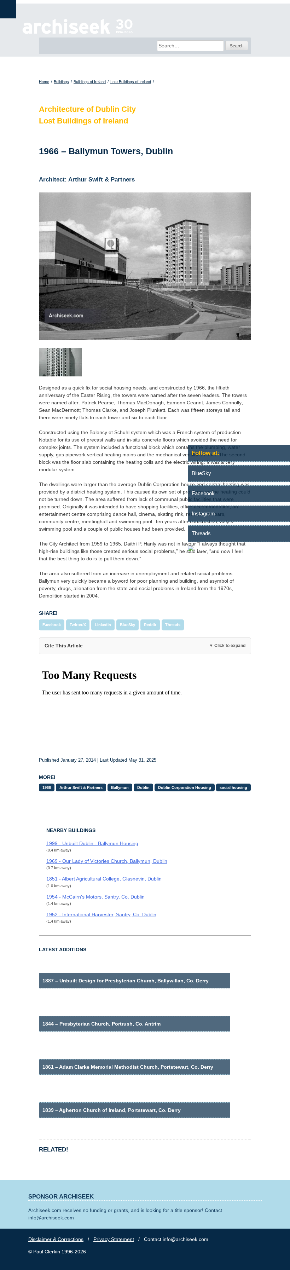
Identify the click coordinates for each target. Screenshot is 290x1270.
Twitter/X (78, 625)
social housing (233, 787)
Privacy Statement (113, 1239)
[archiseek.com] (77, 33)
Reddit (150, 625)
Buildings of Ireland (90, 82)
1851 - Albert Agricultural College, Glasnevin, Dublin (104, 879)
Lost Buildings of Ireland (130, 82)
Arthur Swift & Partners (81, 787)
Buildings (61, 82)
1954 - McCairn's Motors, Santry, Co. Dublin (95, 897)
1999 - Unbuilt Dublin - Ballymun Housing (92, 843)
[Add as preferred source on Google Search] (239, 549)
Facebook (51, 625)
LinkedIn (103, 625)
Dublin (143, 787)
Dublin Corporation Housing (184, 787)
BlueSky (127, 625)
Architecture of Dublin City (87, 109)
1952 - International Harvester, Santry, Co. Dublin (101, 914)
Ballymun (120, 787)
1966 (46, 787)
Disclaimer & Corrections (55, 1239)
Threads (172, 625)
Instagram (203, 513)
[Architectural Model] (145, 362)
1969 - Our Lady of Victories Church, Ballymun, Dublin (106, 861)
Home (44, 82)
